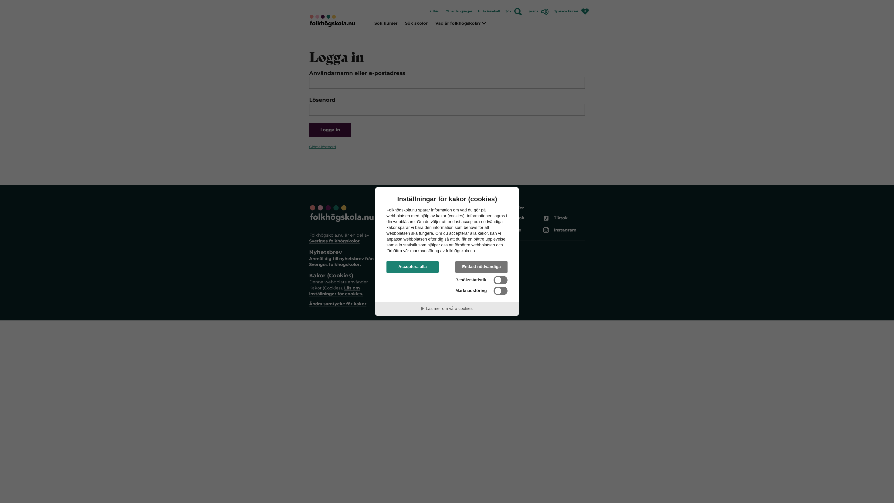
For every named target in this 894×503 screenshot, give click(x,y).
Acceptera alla (412, 266)
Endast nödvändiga (481, 266)
